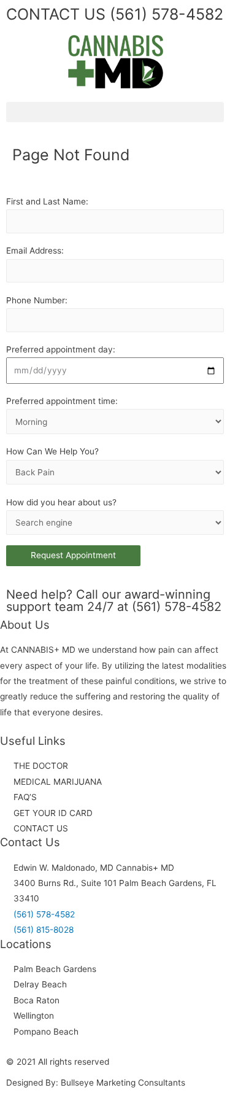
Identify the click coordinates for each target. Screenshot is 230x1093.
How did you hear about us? (61, 502)
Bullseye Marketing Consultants (123, 1082)
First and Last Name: (47, 201)
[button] (115, 112)
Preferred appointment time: (62, 401)
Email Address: (35, 250)
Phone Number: (36, 300)
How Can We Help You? (52, 451)
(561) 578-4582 (164, 14)
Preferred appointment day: (60, 349)
